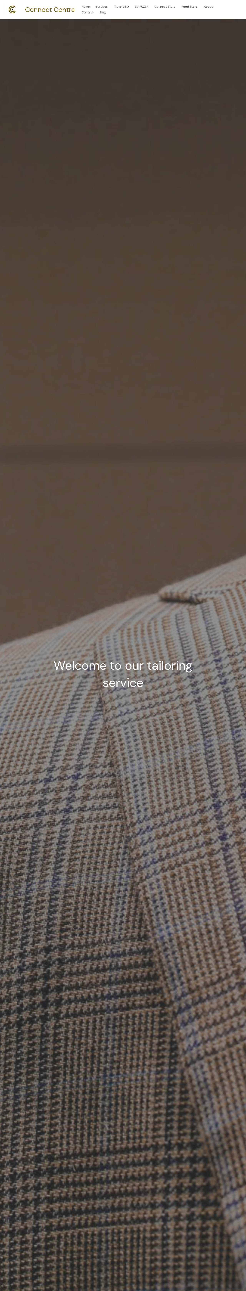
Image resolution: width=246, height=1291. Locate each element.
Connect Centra (50, 9)
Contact (88, 12)
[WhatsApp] (233, 12)
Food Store (190, 7)
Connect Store (165, 7)
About (208, 7)
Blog (103, 12)
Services (102, 7)
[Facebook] (231, 7)
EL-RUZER (141, 7)
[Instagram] (237, 7)
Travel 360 (121, 7)
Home (86, 7)
